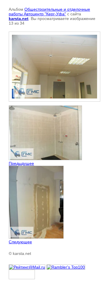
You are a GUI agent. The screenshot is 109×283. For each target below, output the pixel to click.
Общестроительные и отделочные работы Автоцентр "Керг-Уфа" (49, 11)
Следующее (20, 242)
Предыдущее (21, 163)
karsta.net (18, 18)
